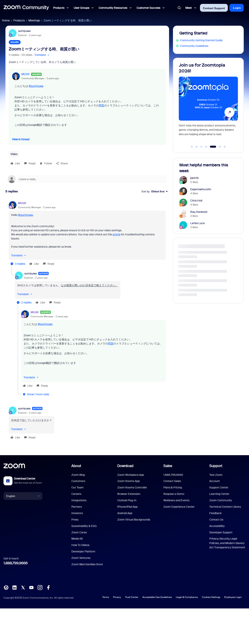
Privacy (117, 597)
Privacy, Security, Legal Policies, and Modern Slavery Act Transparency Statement (227, 543)
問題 (101, 105)
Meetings (34, 20)
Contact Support (214, 8)
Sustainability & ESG (84, 526)
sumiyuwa (24, 31)
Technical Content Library (225, 506)
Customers (78, 481)
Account (214, 481)
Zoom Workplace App (130, 475)
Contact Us (216, 519)
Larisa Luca (197, 223)
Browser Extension (128, 494)
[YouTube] (31, 587)
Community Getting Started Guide (201, 40)
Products (19, 20)
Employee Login (233, 597)
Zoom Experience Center (179, 506)
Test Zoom (216, 475)
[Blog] (6, 587)
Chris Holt (196, 200)
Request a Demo (173, 494)
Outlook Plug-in (126, 500)
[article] (87, 234)
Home (6, 20)
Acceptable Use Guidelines (157, 597)
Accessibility (217, 526)
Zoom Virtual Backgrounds (133, 519)
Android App (124, 513)
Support (215, 466)
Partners (76, 506)
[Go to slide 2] (196, 146)
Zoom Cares (79, 532)
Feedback (215, 513)
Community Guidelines (194, 46)
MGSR (25, 74)
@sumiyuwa (36, 86)
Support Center (218, 487)
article (116, 234)
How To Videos (80, 545)
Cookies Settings (211, 597)
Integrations (78, 500)
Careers (76, 494)
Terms (105, 597)
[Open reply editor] (87, 179)
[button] (42, 55)
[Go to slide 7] (224, 146)
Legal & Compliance (187, 597)
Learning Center (219, 494)
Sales (167, 466)
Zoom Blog (78, 475)
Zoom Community (220, 500)
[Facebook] (48, 587)
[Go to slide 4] (206, 146)
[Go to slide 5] (211, 146)
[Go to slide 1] (192, 146)
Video (14, 154)
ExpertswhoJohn (200, 189)
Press (74, 519)
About (76, 466)
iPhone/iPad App (127, 506)
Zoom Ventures (80, 558)
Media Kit (77, 538)
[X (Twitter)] (22, 587)
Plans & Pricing (172, 487)
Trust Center (131, 597)
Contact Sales (172, 481)
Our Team (77, 487)
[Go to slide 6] (218, 146)
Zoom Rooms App (128, 481)
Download (125, 466)
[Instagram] (39, 587)
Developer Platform (83, 551)
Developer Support (220, 532)
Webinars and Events (176, 500)
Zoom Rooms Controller (132, 487)
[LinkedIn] (14, 587)
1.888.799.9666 (16, 563)
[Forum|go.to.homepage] (26, 7)
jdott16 (194, 178)
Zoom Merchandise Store (87, 564)
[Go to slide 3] (201, 146)
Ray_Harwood (198, 212)
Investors (77, 513)
